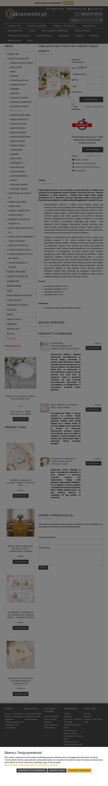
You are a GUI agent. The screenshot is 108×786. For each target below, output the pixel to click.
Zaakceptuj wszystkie (79, 770)
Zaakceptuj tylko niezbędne (31, 770)
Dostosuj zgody (57, 770)
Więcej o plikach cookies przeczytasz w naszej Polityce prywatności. (31, 765)
